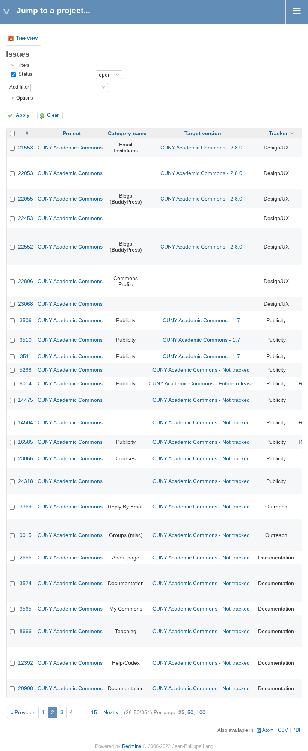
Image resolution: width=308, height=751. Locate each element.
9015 (26, 535)
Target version (202, 133)
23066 (25, 458)
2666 (26, 558)
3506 (26, 320)
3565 (26, 609)
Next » (111, 712)
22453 (25, 218)
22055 (25, 199)
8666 (26, 631)
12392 (25, 663)
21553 (25, 148)
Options (24, 98)
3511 (26, 356)
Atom (268, 730)
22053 (25, 173)
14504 (25, 422)
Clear (53, 115)
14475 (25, 400)
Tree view (27, 38)
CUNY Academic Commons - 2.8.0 (201, 148)
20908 (25, 688)
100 (200, 712)
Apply (22, 115)
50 (190, 712)
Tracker (278, 133)
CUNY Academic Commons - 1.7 (201, 320)
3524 (26, 583)
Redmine (131, 746)
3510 (26, 340)
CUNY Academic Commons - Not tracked (201, 370)
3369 (26, 507)
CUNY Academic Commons (70, 148)
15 (94, 712)
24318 (25, 481)
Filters (23, 65)
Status (25, 74)
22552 (25, 247)
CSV (283, 730)
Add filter (19, 87)
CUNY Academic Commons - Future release (201, 383)
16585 (25, 442)
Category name (127, 133)
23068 (25, 304)
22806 (25, 281)
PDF (297, 730)
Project (72, 133)
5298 (26, 370)
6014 (26, 383)
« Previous (22, 712)
